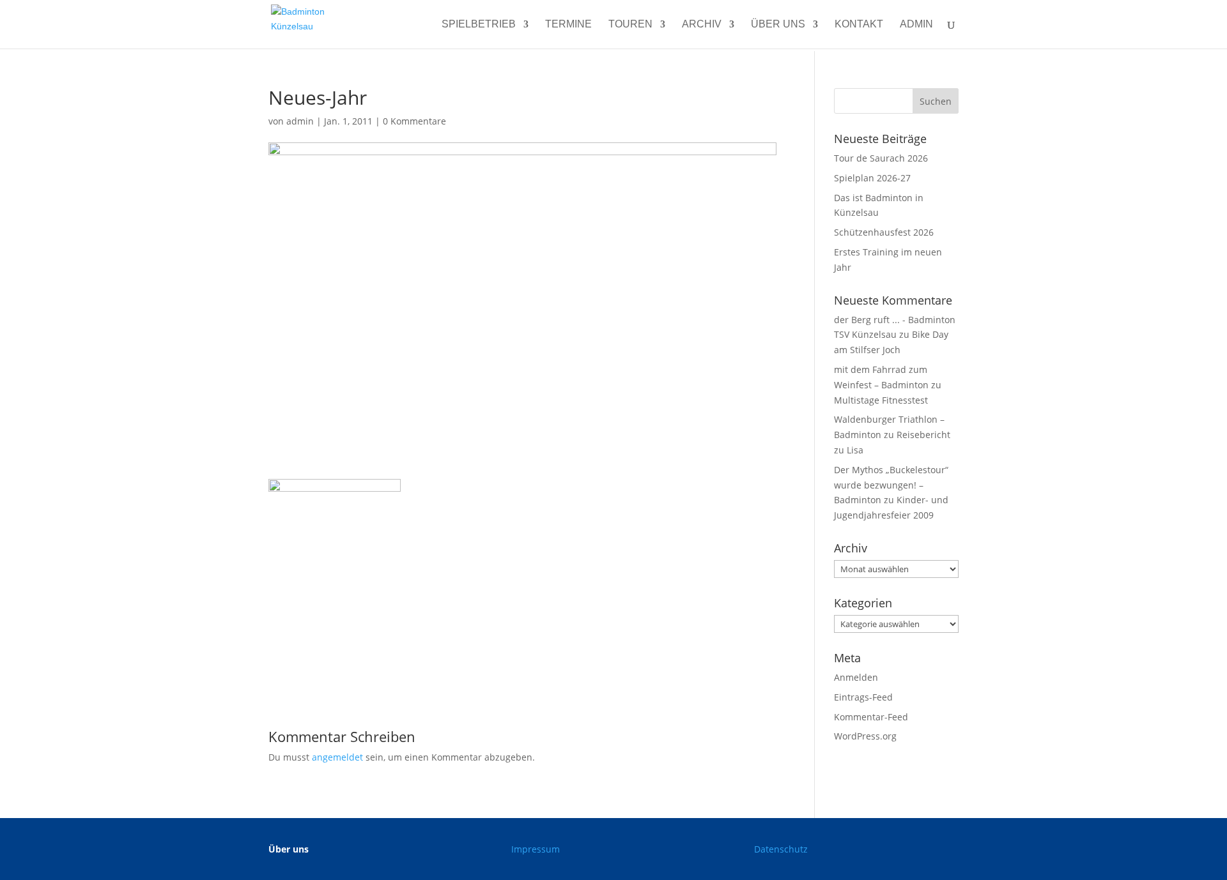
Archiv (702, 24)
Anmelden (856, 677)
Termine (568, 24)
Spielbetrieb (479, 24)
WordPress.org (865, 736)
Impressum (535, 849)
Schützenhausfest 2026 (884, 232)
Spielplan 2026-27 (872, 178)
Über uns (778, 24)
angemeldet (337, 757)
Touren (630, 24)
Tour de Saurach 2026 (881, 158)
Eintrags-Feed (863, 697)
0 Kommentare (414, 121)
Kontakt (859, 24)
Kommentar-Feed (871, 717)
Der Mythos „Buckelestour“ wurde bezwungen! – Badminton (891, 485)
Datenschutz (781, 849)
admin (916, 24)
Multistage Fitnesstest (881, 400)
